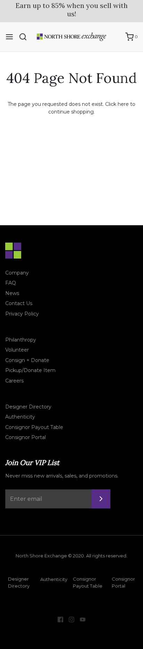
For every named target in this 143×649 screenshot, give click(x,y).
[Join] (100, 498)
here (123, 104)
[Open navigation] (9, 36)
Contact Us (18, 303)
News (12, 293)
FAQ (10, 283)
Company (17, 273)
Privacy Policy (22, 314)
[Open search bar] (25, 36)
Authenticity (20, 417)
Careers (14, 381)
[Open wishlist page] (116, 37)
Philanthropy (20, 340)
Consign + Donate (27, 360)
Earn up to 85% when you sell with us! (72, 9)
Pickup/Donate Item (30, 370)
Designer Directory (28, 407)
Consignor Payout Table (34, 427)
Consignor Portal (25, 437)
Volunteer (17, 350)
